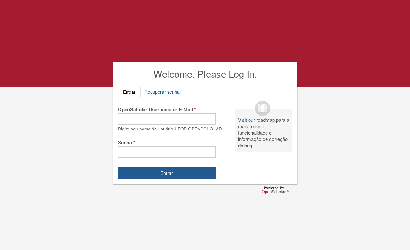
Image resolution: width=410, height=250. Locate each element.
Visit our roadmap (256, 119)
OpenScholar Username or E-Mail (157, 109)
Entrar (132, 91)
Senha (126, 142)
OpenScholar (275, 190)
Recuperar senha (162, 91)
